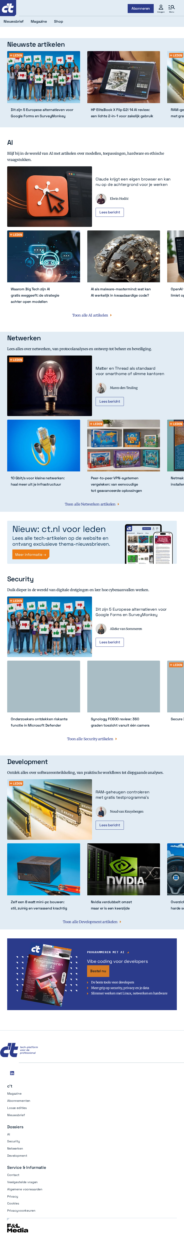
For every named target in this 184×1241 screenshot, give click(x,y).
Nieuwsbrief (16, 1115)
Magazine (14, 1093)
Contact (13, 1175)
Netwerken (15, 1148)
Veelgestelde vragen (22, 1182)
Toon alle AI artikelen (90, 315)
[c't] (8, 8)
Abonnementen (18, 1101)
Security (13, 1141)
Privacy (12, 1196)
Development (17, 1156)
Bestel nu (98, 971)
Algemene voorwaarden (24, 1189)
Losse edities (17, 1108)
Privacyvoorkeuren (21, 1210)
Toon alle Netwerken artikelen (90, 504)
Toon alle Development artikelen (90, 922)
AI (8, 1134)
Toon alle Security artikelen (90, 739)
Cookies (13, 1203)
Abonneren (140, 8)
